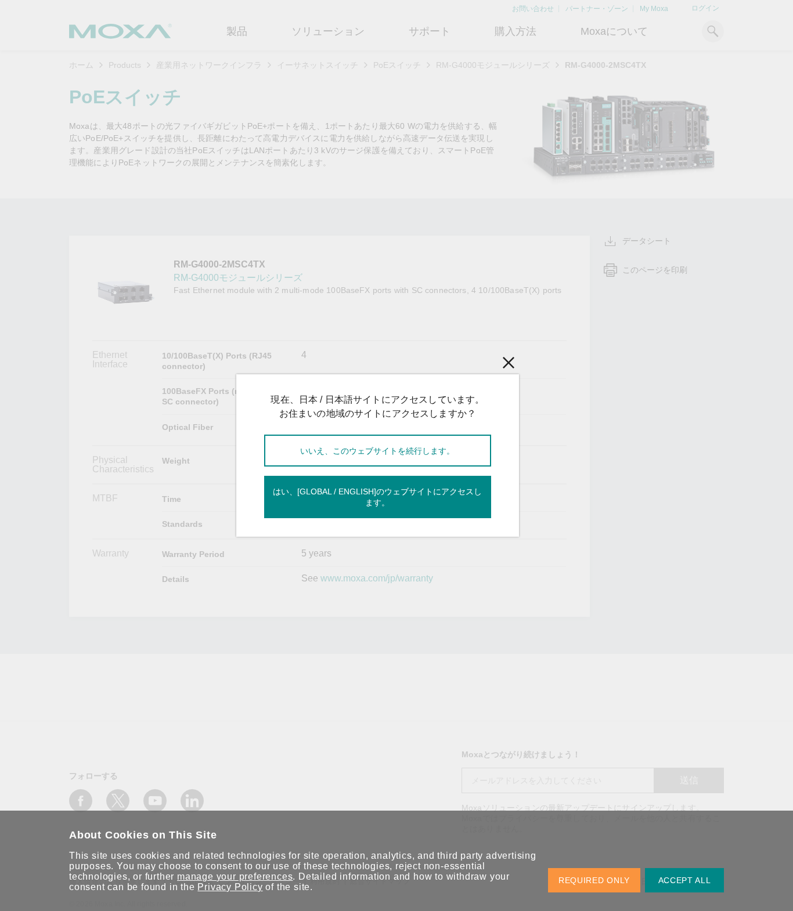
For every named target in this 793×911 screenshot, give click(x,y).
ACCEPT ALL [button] (684, 880)
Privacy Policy (229, 887)
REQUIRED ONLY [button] (594, 880)
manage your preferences (235, 876)
